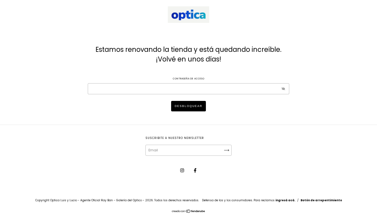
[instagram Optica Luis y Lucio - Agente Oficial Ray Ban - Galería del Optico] (182, 170)
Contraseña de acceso (189, 78)
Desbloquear (188, 106)
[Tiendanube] (188, 212)
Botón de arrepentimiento (321, 200)
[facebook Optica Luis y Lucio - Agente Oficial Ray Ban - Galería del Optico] (195, 170)
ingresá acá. (285, 200)
